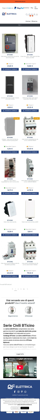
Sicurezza (19, 398)
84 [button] (24, 289)
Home (28, 21)
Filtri (19, 25)
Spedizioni (26, 398)
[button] (27, 289)
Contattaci (26, 7)
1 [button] (15, 289)
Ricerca (34, 21)
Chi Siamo (36, 8)
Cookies (32, 398)
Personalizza (15, 408)
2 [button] (18, 289)
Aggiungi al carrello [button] (11, 69)
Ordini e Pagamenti (11, 398)
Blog (32, 7)
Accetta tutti (25, 408)
